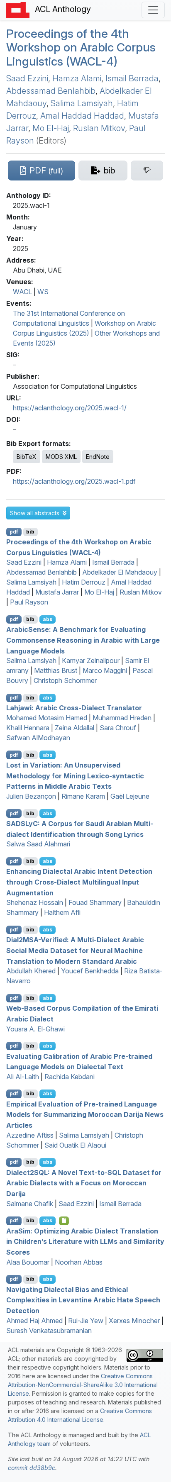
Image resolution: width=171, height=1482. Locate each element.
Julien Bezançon (31, 796)
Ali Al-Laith (22, 1076)
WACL (22, 292)
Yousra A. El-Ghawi (35, 1029)
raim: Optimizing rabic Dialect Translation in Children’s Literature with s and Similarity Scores (85, 1241)
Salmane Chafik (29, 1203)
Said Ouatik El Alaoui (75, 1145)
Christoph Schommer (65, 680)
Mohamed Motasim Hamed (46, 718)
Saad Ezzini (27, 78)
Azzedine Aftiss (30, 1135)
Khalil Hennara (27, 728)
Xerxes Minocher (134, 1320)
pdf (14, 532)
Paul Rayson (29, 602)
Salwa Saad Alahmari (38, 844)
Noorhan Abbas (79, 1262)
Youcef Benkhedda (90, 971)
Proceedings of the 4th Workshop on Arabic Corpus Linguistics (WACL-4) (81, 47)
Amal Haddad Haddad (82, 116)
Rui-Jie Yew (85, 1320)
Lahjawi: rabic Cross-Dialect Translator (74, 708)
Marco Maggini (105, 670)
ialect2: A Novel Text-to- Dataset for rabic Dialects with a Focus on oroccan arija (83, 1182)
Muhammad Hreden (122, 718)
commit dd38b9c (31, 1467)
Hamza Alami (76, 78)
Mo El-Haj (50, 128)
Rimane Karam (83, 796)
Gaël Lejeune (129, 796)
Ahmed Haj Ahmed (34, 1320)
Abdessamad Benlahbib (50, 91)
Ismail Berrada (132, 78)
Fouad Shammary (95, 902)
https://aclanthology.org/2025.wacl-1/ (70, 408)
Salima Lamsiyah (82, 103)
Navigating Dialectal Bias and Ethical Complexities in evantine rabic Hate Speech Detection (83, 1299)
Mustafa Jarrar (57, 592)
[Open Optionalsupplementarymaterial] (64, 1220)
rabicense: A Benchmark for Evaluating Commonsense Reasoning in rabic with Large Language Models (83, 640)
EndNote (98, 456)
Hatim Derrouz (83, 582)
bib (30, 532)
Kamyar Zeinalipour (91, 660)
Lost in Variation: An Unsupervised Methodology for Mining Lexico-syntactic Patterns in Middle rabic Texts (75, 775)
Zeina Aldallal (74, 728)
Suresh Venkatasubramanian (49, 1330)
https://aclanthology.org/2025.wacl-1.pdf (74, 481)
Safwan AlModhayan (38, 738)
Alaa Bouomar (27, 1262)
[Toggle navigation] (153, 10)
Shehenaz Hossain (34, 902)
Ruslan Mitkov (99, 128)
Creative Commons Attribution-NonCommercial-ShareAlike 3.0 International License (83, 1384)
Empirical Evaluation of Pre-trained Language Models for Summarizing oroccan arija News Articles (85, 1114)
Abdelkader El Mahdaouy (119, 572)
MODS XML (61, 456)
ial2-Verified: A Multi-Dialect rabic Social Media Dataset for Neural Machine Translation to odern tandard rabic (75, 950)
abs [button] (47, 619)
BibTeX (27, 456)
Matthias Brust (55, 670)
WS (43, 292)
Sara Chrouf (118, 728)
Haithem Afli (62, 912)
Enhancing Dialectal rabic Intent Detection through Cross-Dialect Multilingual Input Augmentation (79, 882)
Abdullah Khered (31, 971)
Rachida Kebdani (69, 1076)
